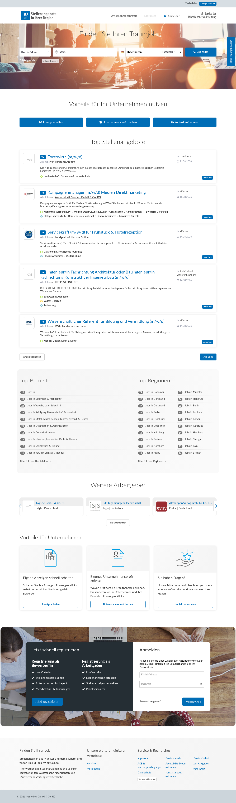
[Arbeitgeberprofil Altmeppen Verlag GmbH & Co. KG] (161, 506)
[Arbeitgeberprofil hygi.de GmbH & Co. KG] (28, 511)
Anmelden (174, 16)
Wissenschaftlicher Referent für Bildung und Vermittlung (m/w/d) (106, 321)
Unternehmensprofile (124, 16)
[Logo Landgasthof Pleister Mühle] (28, 233)
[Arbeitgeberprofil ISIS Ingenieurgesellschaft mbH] (95, 506)
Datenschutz (144, 773)
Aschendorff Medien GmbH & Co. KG (78, 197)
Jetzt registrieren (47, 701)
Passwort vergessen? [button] (150, 701)
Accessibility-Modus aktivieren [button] (176, 766)
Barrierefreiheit (201, 758)
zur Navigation (201, 764)
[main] (118, 381)
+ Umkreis (167, 52)
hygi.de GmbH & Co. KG (50, 503)
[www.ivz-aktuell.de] (199, 15)
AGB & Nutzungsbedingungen (149, 766)
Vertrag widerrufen (147, 779)
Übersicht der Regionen (150, 461)
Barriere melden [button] (174, 758)
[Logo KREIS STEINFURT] (28, 274)
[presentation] (216, 506)
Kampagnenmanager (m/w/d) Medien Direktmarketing (97, 193)
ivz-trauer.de (93, 769)
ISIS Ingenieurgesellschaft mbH (122, 503)
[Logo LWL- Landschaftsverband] (28, 323)
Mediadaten (191, 3)
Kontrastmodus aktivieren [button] (174, 775)
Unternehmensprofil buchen (118, 604)
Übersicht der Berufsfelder (34, 461)
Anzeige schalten (207, 4)
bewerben (207, 178)
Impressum (143, 758)
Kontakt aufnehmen (185, 604)
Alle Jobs (45, 162)
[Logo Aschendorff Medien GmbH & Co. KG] (28, 194)
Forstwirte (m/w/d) (65, 157)
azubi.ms (91, 763)
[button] (180, 52)
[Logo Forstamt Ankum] (28, 159)
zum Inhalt (199, 769)
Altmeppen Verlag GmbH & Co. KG (190, 503)
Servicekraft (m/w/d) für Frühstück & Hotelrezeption (95, 232)
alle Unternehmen (118, 523)
